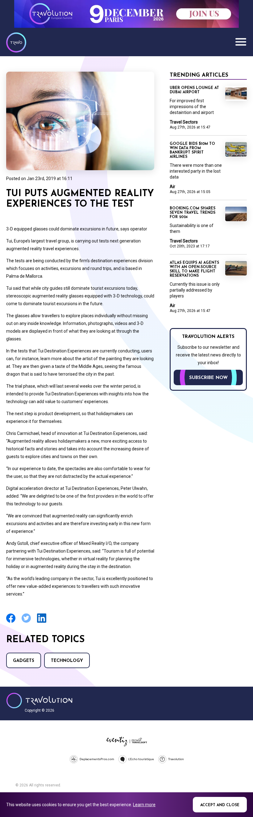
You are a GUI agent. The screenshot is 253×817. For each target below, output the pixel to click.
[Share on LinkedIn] (41, 622)
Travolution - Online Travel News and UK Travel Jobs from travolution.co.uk (39, 700)
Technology (67, 661)
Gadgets (23, 661)
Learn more (144, 804)
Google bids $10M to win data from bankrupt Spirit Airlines (192, 150)
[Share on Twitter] (26, 622)
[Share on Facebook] (10, 622)
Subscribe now (208, 378)
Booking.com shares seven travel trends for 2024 (192, 213)
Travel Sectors (184, 122)
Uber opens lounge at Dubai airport (194, 90)
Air (172, 186)
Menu (240, 41)
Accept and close (219, 805)
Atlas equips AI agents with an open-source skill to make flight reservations (194, 269)
